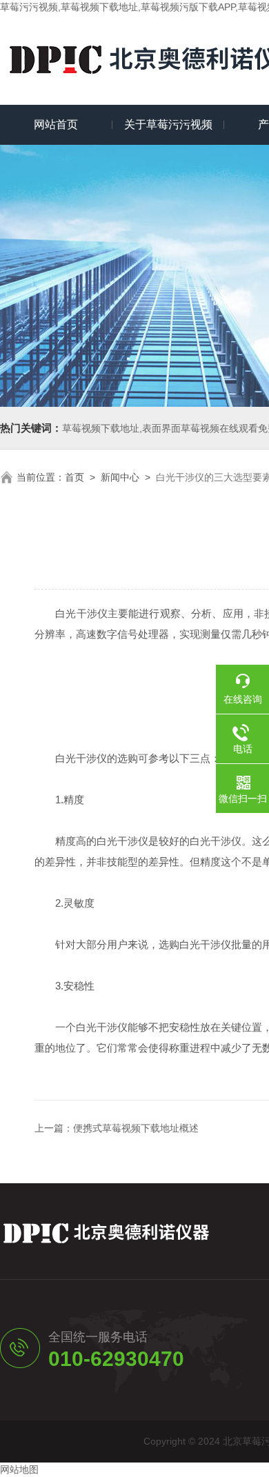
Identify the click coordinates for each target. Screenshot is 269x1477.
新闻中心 (120, 477)
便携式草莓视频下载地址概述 (136, 1128)
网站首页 (56, 124)
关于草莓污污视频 (168, 124)
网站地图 (19, 1469)
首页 (74, 477)
